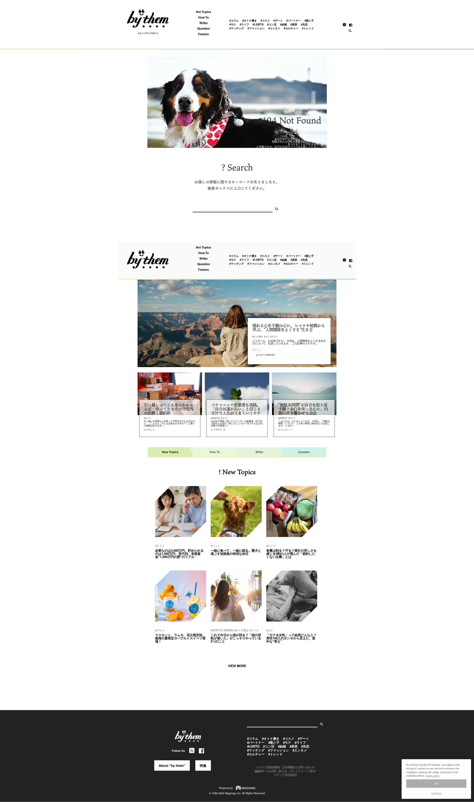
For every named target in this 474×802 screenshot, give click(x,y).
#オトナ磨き (249, 20)
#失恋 (304, 24)
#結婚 (283, 24)
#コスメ (265, 20)
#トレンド (308, 28)
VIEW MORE (237, 666)
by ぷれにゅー (218, 558)
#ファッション (256, 28)
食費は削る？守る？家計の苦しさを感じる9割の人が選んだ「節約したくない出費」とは (291, 553)
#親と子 (309, 20)
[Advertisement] (237, 85)
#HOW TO (215, 418)
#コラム (234, 20)
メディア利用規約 (285, 775)
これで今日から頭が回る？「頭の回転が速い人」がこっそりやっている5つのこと (236, 638)
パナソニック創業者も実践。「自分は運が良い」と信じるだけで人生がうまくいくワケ (236, 409)
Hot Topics (203, 11)
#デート (278, 20)
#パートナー (293, 20)
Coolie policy (432, 775)
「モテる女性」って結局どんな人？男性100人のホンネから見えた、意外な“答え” (291, 638)
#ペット (215, 546)
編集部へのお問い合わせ (271, 771)
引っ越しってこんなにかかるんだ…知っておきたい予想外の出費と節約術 (168, 409)
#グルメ (159, 630)
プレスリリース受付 (302, 771)
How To (203, 17)
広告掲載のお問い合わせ (298, 767)
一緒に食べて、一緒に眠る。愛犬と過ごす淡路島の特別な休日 (236, 552)
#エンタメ (274, 28)
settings (436, 793)
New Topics (170, 452)
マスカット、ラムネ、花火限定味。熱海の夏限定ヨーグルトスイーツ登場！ (180, 638)
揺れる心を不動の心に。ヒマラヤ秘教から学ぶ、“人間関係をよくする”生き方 (288, 327)
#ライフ (244, 24)
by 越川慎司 (217, 646)
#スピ (266, 336)
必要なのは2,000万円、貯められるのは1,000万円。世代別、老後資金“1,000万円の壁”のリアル (179, 553)
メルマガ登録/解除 (268, 767)
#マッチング (236, 28)
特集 (203, 765)
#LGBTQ (258, 24)
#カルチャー (291, 28)
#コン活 (271, 24)
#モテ (232, 24)
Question (203, 28)
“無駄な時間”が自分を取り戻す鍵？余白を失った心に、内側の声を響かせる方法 (303, 409)
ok (436, 783)
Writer (203, 22)
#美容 (294, 24)
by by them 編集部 (164, 562)
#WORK (228, 630)
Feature (203, 34)
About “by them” (172, 765)
